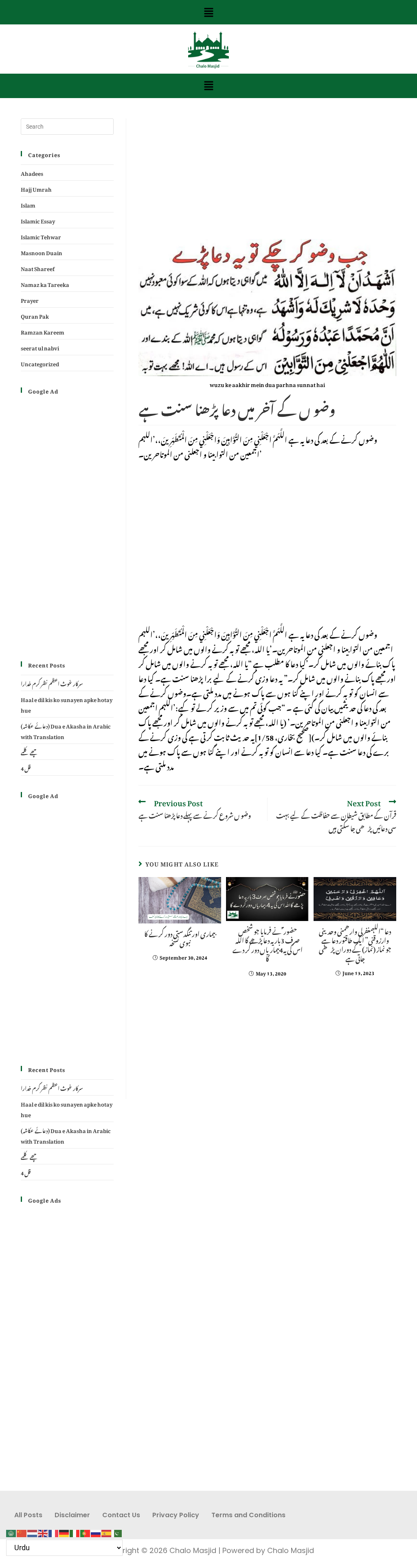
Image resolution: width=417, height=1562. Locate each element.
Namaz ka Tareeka (45, 283)
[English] (43, 1531)
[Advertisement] (267, 179)
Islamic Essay (38, 220)
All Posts (28, 1515)
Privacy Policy (175, 1515)
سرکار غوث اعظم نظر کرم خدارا (52, 682)
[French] (53, 1531)
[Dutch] (32, 1531)
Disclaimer (72, 1515)
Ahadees (32, 172)
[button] (208, 12)
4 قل (26, 767)
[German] (64, 1531)
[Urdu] (117, 1531)
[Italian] (75, 1531)
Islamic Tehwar (41, 236)
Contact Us (121, 1515)
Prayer (30, 299)
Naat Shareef (38, 267)
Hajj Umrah (36, 188)
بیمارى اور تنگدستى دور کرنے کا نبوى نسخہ (179, 937)
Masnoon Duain (41, 251)
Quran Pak (35, 315)
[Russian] (96, 1531)
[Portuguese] (85, 1531)
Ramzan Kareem (42, 331)
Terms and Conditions (248, 1515)
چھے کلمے (29, 751)
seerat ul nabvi (40, 347)
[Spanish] (106, 1531)
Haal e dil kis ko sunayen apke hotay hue (66, 704)
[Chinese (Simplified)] (22, 1531)
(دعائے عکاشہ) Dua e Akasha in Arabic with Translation (66, 730)
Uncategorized (40, 363)
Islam (28, 204)
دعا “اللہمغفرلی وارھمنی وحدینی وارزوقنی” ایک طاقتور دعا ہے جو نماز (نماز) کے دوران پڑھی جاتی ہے (355, 944)
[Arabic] (11, 1531)
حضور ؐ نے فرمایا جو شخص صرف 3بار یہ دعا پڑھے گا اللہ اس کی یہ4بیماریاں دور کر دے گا (268, 944)
